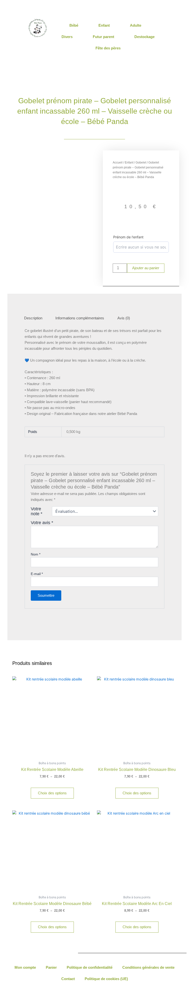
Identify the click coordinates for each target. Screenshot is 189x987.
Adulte (135, 25)
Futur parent (103, 37)
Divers (67, 37)
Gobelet (141, 162)
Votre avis (42, 522)
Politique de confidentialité (89, 967)
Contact (68, 979)
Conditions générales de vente (148, 967)
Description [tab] (33, 318)
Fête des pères (108, 48)
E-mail (37, 574)
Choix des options (52, 793)
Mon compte (25, 967)
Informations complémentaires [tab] (79, 318)
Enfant (104, 25)
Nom (35, 554)
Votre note (36, 511)
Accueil (118, 162)
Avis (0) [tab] (123, 318)
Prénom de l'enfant (128, 237)
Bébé (73, 25)
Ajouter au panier (145, 268)
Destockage (144, 37)
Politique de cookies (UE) (106, 979)
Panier (51, 967)
